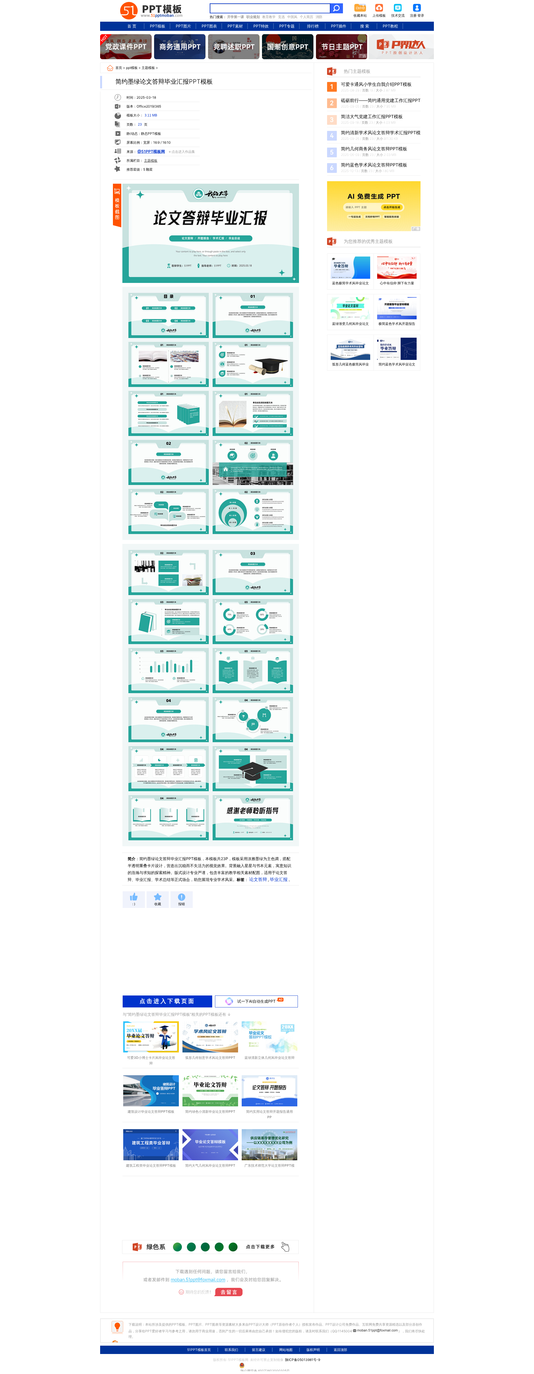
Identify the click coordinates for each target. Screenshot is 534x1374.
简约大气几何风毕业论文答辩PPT (210, 1165)
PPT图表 (209, 26)
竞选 (281, 17)
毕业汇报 (279, 879)
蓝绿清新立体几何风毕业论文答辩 (269, 1058)
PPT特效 (261, 26)
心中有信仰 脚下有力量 (397, 283)
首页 (118, 68)
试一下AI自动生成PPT (256, 1001)
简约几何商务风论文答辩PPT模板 (374, 148)
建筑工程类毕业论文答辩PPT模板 (151, 1165)
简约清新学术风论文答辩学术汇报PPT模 (381, 132)
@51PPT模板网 (151, 151)
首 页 (131, 26)
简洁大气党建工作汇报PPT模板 (372, 116)
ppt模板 (132, 68)
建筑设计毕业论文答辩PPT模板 (151, 1111)
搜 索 (364, 26)
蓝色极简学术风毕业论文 (350, 283)
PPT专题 (287, 26)
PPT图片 (183, 26)
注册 (413, 15)
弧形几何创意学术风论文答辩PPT (210, 1058)
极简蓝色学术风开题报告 (397, 324)
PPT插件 (338, 26)
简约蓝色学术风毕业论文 (397, 364)
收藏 (157, 904)
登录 (420, 15)
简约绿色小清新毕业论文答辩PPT (210, 1111)
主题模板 (148, 68)
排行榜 (313, 26)
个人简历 (306, 17)
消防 (319, 17)
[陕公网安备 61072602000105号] (267, 1365)
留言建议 (258, 1350)
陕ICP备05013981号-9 (302, 1360)
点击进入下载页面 (167, 1001)
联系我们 (231, 1350)
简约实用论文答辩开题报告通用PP (269, 1114)
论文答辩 (258, 879)
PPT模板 (157, 26)
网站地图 (286, 1350)
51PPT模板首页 (199, 1350)
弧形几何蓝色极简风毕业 (350, 364)
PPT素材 (235, 26)
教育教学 (269, 17)
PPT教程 (390, 26)
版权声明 (313, 1350)
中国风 (292, 17)
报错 (181, 904)
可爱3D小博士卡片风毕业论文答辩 (151, 1060)
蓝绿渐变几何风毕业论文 (350, 324)
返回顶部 (340, 1350)
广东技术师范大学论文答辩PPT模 (269, 1165)
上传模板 (379, 15)
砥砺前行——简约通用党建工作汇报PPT (381, 100)
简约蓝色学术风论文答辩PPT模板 (374, 165)
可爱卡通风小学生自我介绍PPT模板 (376, 84)
